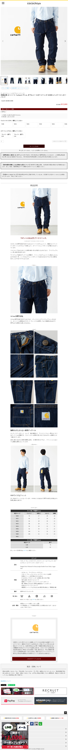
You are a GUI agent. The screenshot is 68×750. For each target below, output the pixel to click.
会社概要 (3, 732)
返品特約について (6, 681)
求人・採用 (4, 746)
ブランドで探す (5, 88)
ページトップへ (65, 712)
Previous (3, 41)
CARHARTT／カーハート (17, 88)
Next (65, 41)
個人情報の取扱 (5, 739)
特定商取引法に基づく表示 (8, 735)
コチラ (25, 550)
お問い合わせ (4, 742)
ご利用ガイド (4, 728)
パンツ (26, 88)
